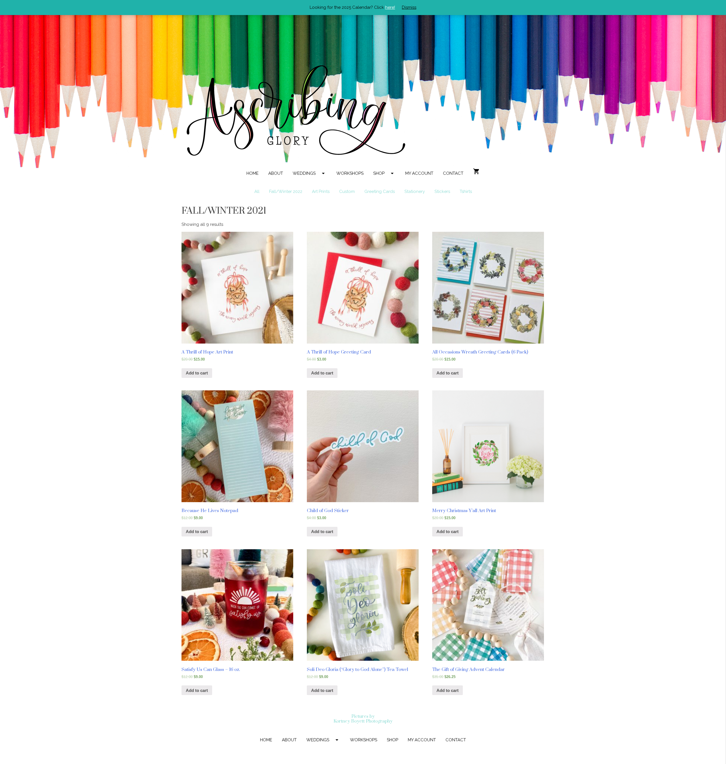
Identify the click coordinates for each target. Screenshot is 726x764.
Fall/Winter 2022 (285, 191)
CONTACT (453, 173)
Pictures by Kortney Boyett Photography (363, 719)
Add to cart (197, 373)
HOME (252, 173)
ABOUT (275, 173)
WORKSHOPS (350, 173)
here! (390, 7)
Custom (347, 191)
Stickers (442, 191)
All (256, 191)
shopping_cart (476, 171)
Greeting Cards (379, 191)
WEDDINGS (310, 173)
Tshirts (466, 191)
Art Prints (321, 191)
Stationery (414, 191)
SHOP (384, 173)
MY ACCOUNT (419, 173)
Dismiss (409, 7)
